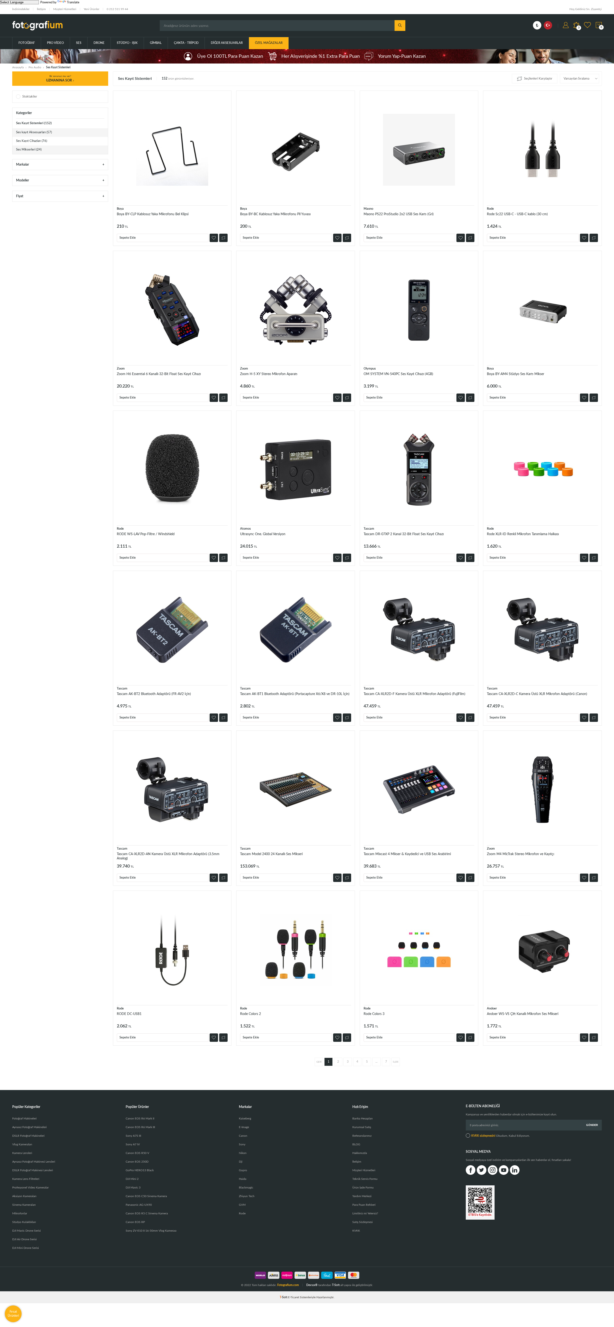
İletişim (41, 9)
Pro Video (55, 43)
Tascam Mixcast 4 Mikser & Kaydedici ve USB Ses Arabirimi (407, 854)
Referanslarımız (362, 1135)
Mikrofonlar (19, 1213)
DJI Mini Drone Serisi (25, 1247)
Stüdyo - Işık (127, 43)
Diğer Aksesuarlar (227, 43)
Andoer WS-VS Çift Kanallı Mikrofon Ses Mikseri (522, 1014)
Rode (242, 1213)
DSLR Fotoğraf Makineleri (28, 1135)
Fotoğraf (26, 43)
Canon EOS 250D (137, 1161)
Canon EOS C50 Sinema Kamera (146, 1196)
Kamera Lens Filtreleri (25, 1178)
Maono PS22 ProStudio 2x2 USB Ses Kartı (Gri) (399, 214)
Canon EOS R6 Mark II (140, 1118)
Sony (242, 1144)
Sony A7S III (133, 1135)
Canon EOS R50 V (137, 1153)
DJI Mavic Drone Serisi (26, 1230)
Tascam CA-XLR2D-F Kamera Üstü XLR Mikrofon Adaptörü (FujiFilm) (414, 694)
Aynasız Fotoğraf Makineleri (29, 1127)
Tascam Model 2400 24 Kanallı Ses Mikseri (271, 854)
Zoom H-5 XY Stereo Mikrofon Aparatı (268, 374)
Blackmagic (246, 1187)
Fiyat (19, 196)
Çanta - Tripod (186, 43)
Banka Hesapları (362, 1118)
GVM (242, 1204)
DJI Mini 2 (132, 1178)
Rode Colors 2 (250, 1014)
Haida (242, 1178)
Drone (99, 43)
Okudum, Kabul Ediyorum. (500, 1135)
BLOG (356, 1144)
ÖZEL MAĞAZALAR (269, 43)
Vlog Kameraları (22, 1144)
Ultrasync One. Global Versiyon (262, 534)
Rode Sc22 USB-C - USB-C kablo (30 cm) (517, 214)
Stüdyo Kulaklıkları (24, 1222)
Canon (243, 1135)
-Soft (284, 1297)
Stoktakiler (29, 96)
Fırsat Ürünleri (13, 1313)
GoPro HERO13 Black (140, 1170)
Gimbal (156, 43)
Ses (78, 43)
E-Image (244, 1127)
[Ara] (400, 25)
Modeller (22, 180)
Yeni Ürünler (91, 9)
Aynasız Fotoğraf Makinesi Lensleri (33, 1161)
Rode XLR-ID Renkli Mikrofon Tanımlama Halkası (523, 534)
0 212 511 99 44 (117, 9)
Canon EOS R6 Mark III (140, 1127)
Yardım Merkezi (362, 1196)
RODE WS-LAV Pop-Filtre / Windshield (146, 534)
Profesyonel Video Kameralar (30, 1187)
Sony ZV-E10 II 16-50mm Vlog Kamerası (151, 1230)
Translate (73, 2)
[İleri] (395, 1062)
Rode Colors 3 (374, 1014)
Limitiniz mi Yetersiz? (365, 1213)
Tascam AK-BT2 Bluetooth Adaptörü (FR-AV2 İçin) (154, 694)
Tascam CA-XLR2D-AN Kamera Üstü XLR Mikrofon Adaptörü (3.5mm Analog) (168, 856)
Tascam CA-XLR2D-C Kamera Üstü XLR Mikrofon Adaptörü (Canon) (537, 694)
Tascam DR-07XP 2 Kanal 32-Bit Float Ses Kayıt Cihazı (404, 534)
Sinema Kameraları (24, 1204)
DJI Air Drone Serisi (24, 1239)
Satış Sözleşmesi (362, 1222)
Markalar (22, 164)
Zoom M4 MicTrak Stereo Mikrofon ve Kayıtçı (520, 854)
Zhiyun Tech (246, 1196)
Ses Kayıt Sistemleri (34, 123)
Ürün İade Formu (363, 1187)
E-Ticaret (293, 1297)
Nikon (243, 1153)
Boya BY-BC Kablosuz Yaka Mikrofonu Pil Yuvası (275, 214)
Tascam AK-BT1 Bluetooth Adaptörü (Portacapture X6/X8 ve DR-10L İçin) (294, 694)
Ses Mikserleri (28, 149)
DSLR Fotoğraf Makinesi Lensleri (32, 1170)
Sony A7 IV (133, 1144)
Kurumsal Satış (361, 1127)
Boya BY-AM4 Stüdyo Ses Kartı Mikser (515, 374)
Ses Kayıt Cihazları (31, 141)
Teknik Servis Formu (365, 1178)
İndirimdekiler (21, 9)
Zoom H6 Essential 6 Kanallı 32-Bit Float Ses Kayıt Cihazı (159, 374)
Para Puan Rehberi (364, 1204)
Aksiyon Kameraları (24, 1196)
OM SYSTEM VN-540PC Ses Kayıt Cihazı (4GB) (398, 374)
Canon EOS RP (135, 1222)
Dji (240, 1161)
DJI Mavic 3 (133, 1187)
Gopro (243, 1170)
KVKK (356, 1230)
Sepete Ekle (127, 237)
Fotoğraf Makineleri (24, 1118)
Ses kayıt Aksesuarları (34, 132)
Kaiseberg (245, 1118)
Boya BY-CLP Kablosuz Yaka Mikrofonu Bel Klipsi (153, 214)
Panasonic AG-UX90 (139, 1204)
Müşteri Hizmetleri (64, 9)
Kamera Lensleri (22, 1153)
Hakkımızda (359, 1153)
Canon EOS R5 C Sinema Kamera (147, 1213)
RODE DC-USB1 (129, 1014)
